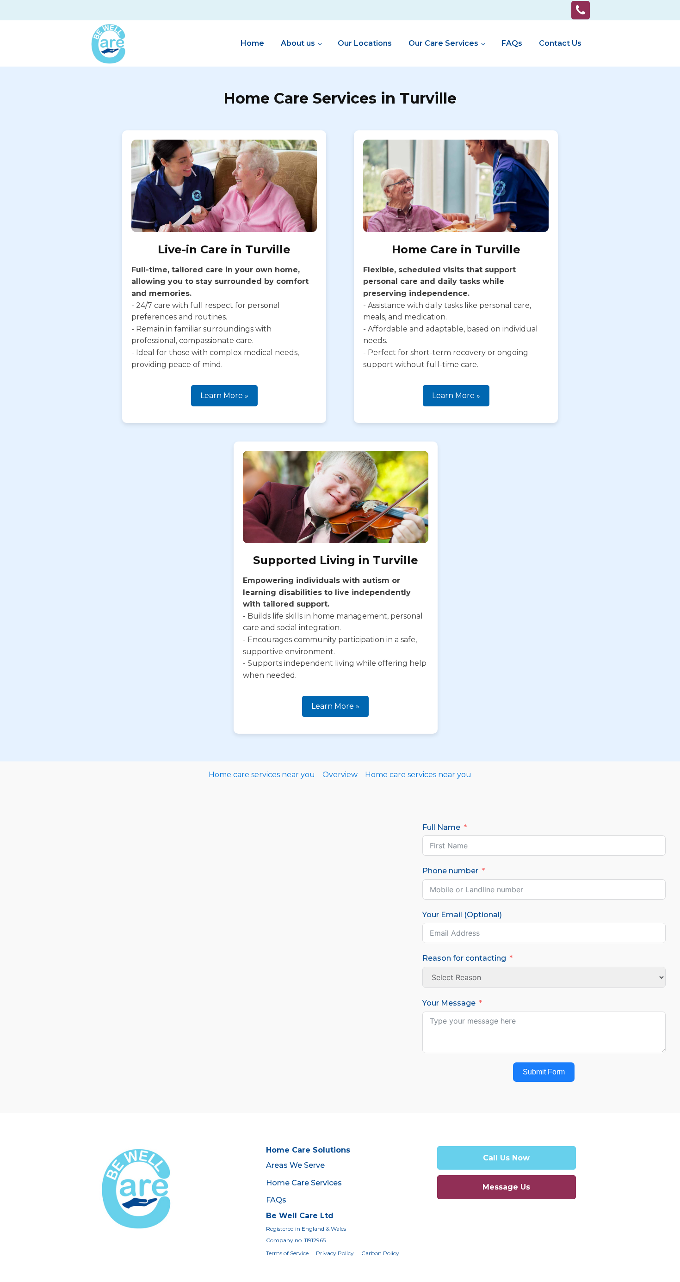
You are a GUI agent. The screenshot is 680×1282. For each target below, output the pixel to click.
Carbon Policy (380, 1253)
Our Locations (365, 43)
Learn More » (224, 395)
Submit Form (544, 1072)
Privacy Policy (335, 1253)
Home (252, 43)
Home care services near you (262, 774)
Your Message (449, 1003)
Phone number (450, 870)
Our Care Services (443, 43)
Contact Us (560, 43)
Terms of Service (287, 1253)
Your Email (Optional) (462, 914)
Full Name (441, 827)
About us (298, 43)
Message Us (506, 1187)
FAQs (511, 43)
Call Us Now (506, 1157)
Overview (340, 774)
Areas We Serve (295, 1165)
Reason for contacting (464, 958)
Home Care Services (304, 1182)
